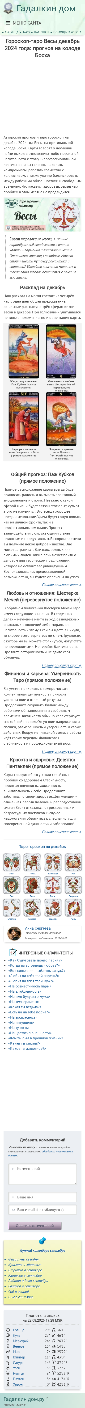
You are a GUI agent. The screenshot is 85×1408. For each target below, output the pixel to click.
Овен (11, 873)
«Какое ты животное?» (27, 1048)
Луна (16, 1335)
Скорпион (73, 896)
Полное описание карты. (61, 584)
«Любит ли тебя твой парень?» (33, 975)
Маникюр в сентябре (25, 1275)
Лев (11, 896)
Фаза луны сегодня (23, 1259)
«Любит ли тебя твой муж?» (31, 980)
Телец (32, 873)
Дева (32, 896)
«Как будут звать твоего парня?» (35, 960)
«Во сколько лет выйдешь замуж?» (36, 970)
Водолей (53, 918)
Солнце (18, 1330)
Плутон (18, 1379)
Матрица (11, 32)
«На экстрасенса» (22, 1017)
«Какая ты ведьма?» (24, 1006)
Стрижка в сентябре (25, 1270)
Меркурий (21, 1341)
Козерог (32, 918)
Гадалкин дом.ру (24, 1399)
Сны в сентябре (20, 1296)
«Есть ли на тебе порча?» (29, 1012)
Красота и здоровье (24, 1264)
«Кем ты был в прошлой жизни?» (35, 1038)
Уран (16, 1368)
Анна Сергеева (38, 928)
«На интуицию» (21, 1022)
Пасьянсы (41, 32)
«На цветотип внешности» (30, 1032)
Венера (18, 1346)
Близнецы (53, 873)
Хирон (18, 1384)
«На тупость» (19, 1027)
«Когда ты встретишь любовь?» (34, 965)
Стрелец (12, 918)
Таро (26, 32)
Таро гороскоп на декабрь (42, 846)
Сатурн (18, 1362)
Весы (52, 896)
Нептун (18, 1373)
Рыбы (73, 918)
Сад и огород (18, 1291)
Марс (17, 1351)
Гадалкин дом (46, 8)
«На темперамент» (23, 1001)
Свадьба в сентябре (24, 1286)
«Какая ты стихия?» (24, 1043)
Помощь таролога (67, 32)
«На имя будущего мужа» (29, 996)
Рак (73, 873)
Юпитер (19, 1357)
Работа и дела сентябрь (28, 1280)
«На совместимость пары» (29, 986)
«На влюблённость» (24, 991)
